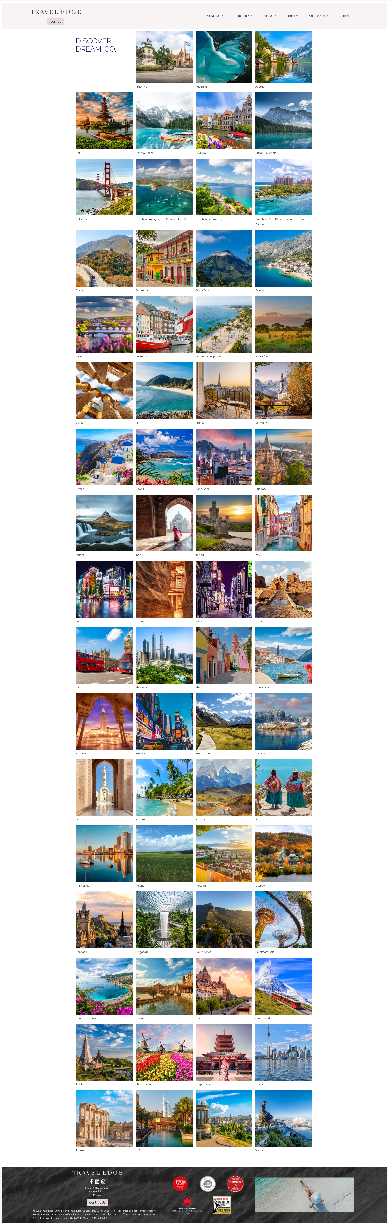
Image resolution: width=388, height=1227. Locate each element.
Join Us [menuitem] (268, 16)
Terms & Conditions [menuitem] (96, 1188)
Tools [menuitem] (291, 16)
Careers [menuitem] (345, 16)
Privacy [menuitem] (97, 1195)
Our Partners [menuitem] (317, 16)
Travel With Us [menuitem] (211, 16)
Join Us (55, 21)
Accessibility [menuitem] (96, 1191)
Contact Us (97, 1202)
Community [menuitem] (242, 16)
